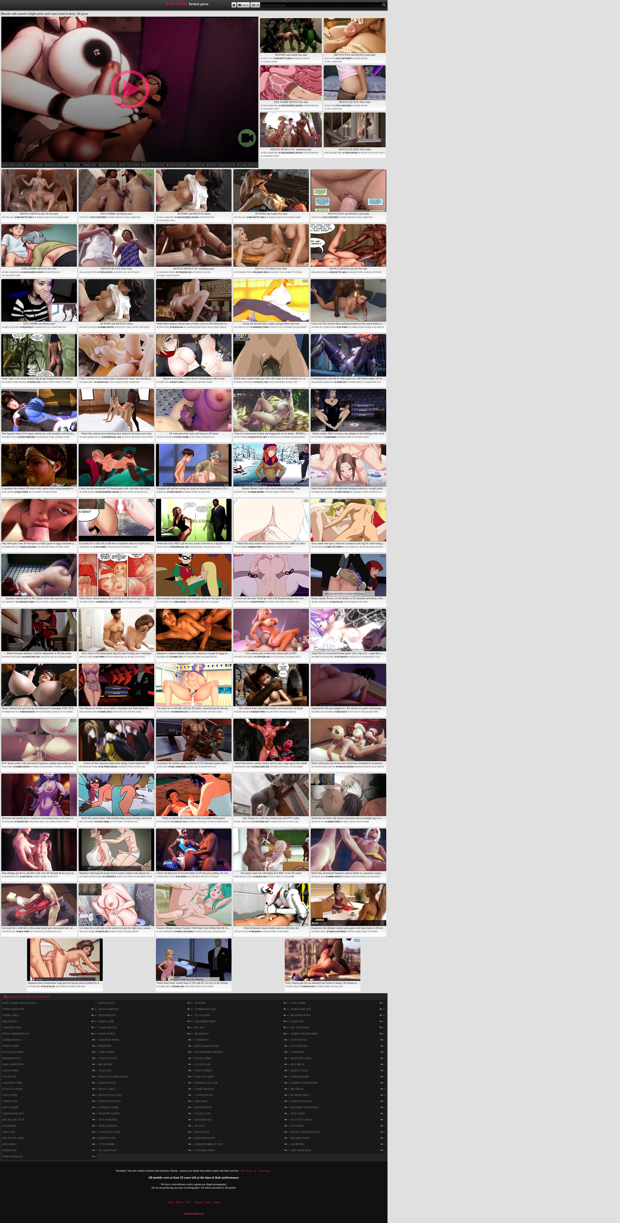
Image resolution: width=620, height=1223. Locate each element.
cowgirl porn (360, 492)
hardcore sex (32, 657)
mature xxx (60, 327)
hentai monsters (219, 822)
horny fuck (278, 272)
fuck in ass (242, 932)
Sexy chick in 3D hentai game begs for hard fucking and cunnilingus (117, 632)
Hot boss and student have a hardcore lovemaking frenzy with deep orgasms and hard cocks (39, 796)
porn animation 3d (222, 165)
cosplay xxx (243, 327)
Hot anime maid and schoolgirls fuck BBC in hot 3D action (274, 851)
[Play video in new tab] (129, 18)
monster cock (154, 165)
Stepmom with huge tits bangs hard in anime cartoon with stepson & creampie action (116, 851)
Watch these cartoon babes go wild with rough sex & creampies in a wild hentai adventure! (271, 357)
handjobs (9, 1125)
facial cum (262, 382)
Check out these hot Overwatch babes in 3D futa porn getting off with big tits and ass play (194, 851)
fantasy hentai (203, 272)
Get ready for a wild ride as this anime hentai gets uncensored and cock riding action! (39, 906)
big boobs (197, 547)
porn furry (55, 165)
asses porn (362, 437)
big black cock (244, 877)
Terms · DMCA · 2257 (179, 1202)
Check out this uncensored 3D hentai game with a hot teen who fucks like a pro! (116, 467)
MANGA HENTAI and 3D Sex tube (39, 213)
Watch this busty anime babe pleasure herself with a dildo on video (272, 522)
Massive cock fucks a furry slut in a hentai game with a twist (197, 357)
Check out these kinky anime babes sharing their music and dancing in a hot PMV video (116, 357)
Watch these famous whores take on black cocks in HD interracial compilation (194, 302)
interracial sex (112, 437)
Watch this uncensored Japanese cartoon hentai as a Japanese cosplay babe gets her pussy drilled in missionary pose (348, 851)
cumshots (9, 602)
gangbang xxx (109, 1132)
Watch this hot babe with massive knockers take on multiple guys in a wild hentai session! (348, 796)
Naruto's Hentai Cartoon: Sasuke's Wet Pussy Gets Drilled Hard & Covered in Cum (194, 906)
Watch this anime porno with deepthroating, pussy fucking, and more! (117, 796)
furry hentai (204, 1089)
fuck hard (35, 165)
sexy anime (41, 877)
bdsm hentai (28, 712)
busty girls (178, 382)
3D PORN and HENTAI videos (193, 213)
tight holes (294, 986)
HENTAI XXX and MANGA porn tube (354, 54)
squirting (298, 1144)
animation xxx (43, 327)
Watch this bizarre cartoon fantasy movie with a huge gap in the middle (271, 742)
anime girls (88, 382)
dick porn (298, 1113)
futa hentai (279, 657)
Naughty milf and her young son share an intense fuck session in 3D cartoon (194, 467)
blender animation (324, 382)
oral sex (293, 382)
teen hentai (351, 153)
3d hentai (379, 327)
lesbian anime (270, 62)
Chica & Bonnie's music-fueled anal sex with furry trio (275, 906)
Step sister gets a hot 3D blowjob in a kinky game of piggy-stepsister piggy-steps (39, 522)
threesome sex (13, 1113)
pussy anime (182, 437)
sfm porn (198, 165)
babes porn (357, 272)
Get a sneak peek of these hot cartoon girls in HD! (277, 632)
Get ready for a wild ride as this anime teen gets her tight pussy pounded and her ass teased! (116, 906)
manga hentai (302, 58)
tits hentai (319, 547)
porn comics (346, 437)
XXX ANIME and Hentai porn (116, 213)
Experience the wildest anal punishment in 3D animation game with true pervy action (194, 742)
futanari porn (244, 272)
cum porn (273, 712)
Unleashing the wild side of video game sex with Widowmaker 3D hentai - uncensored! (348, 357)
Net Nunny (247, 1170)
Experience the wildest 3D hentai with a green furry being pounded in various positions (39, 467)
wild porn (48, 382)
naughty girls (124, 327)
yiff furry (118, 822)
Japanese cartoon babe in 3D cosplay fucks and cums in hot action (40, 577)
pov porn (297, 1125)
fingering (9, 1144)
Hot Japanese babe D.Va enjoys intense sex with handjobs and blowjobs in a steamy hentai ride (39, 412)
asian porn (10, 1070)
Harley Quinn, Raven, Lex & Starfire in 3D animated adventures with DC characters (348, 577)
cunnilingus (204, 1095)
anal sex (140, 767)
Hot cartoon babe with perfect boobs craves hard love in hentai (273, 687)
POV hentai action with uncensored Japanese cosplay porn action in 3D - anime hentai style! (39, 742)
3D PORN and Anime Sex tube (291, 54)
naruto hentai (89, 327)
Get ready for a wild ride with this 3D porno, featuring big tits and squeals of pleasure (194, 687)
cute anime (87, 822)
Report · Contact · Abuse (207, 1202)
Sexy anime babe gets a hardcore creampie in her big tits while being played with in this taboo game (348, 522)
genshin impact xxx (209, 1144)
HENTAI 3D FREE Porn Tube (355, 149)
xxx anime (116, 382)
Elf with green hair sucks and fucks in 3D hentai (200, 412)
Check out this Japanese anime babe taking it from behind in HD (118, 742)
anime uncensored (169, 275)
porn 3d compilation (325, 327)
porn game (206, 382)
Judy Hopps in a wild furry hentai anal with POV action (275, 796)
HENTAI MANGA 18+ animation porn (290, 149)
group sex (261, 877)
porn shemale (12, 1156)
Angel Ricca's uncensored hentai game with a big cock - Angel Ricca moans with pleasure (348, 632)
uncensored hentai (292, 106)
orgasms (331, 437)
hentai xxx (109, 165)
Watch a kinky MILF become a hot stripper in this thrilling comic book (348, 412)
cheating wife (12, 1082)
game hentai (249, 165)
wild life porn (374, 272)
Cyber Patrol (264, 1170)
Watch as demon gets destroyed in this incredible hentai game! (196, 796)
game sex (164, 382)
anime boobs (257, 492)
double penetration (15, 382)
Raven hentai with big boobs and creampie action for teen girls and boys (194, 577)
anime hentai (107, 327)
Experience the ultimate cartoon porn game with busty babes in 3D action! (348, 906)
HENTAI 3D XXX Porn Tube (354, 102)
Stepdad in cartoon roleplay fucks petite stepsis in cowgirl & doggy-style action (194, 632)
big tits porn (131, 165)
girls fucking (11, 327)
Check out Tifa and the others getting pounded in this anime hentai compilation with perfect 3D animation (348, 302)
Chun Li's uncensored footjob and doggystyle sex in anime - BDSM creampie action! (271, 412)
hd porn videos (218, 327)
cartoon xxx (352, 547)
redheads (27, 327)
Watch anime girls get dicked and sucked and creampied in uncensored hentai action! (348, 742)
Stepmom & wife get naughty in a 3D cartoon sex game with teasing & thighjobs (348, 687)
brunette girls (284, 58)
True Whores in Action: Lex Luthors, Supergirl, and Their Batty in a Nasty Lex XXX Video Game (116, 687)
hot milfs (380, 153)
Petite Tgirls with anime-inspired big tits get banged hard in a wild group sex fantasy (39, 357)
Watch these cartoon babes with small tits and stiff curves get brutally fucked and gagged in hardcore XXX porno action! (116, 577)
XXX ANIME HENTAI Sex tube (291, 102)
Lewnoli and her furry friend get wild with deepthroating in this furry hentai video (271, 577)
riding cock (130, 547)
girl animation (334, 62)
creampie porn (271, 109)
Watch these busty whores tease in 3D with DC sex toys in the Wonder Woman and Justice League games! (194, 961)
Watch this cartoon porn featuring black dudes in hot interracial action (117, 412)
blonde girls (14, 165)
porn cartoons (244, 382)
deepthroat (312, 106)
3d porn (74, 165)
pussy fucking (211, 877)
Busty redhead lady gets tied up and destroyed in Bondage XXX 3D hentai (39, 687)
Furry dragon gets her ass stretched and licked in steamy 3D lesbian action (323, 961)
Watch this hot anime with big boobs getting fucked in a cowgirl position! (348, 467)
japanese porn (167, 272)
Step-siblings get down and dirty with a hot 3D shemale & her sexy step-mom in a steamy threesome (39, 851)
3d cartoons (344, 58)
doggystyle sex (258, 437)
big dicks (342, 712)
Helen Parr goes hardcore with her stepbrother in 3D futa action (41, 632)
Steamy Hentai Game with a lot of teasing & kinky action (275, 467)
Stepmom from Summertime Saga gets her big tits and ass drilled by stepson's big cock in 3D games (65, 961)
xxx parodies (178, 165)
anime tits (122, 602)
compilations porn (196, 327)
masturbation (27, 437)
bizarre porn (243, 767)
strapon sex (185, 272)
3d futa (331, 58)
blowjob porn (334, 153)
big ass (91, 165)
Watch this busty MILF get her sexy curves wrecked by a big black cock (194, 522)
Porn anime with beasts (19, 1003)
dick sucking (166, 437)
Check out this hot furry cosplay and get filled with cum (275, 302)
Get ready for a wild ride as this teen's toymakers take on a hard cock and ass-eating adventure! (116, 522)
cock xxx (268, 58)
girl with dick (301, 1150)
